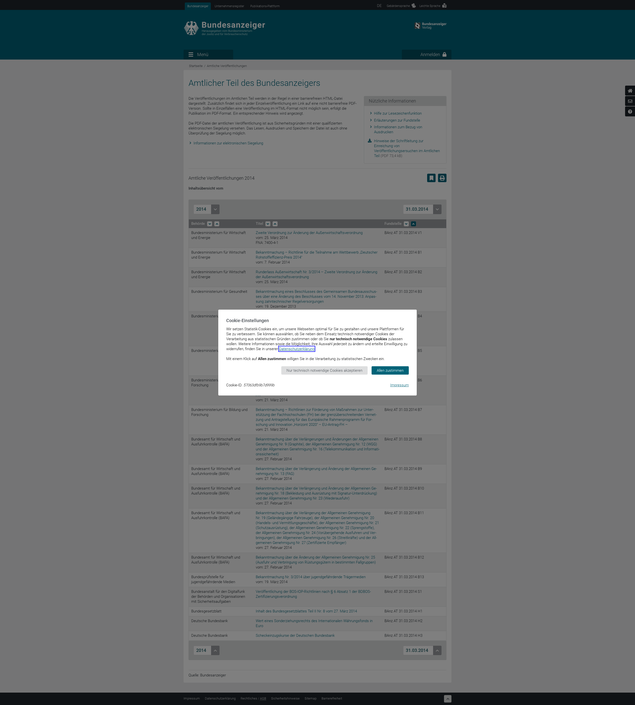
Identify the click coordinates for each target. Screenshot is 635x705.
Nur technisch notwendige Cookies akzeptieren (324, 370)
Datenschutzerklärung (297, 348)
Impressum (399, 385)
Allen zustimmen (390, 370)
